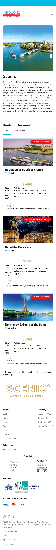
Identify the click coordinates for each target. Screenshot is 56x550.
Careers (41, 418)
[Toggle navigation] (52, 14)
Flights (5, 418)
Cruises (6, 434)
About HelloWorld (45, 414)
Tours (5, 426)
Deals (5, 414)
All (7, 130)
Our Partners (43, 422)
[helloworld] (11, 14)
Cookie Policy (8, 544)
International (20, 130)
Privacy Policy (8, 540)
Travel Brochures (10, 438)
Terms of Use (7, 536)
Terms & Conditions (10, 532)
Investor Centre (44, 426)
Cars (5, 430)
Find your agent (9, 449)
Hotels (5, 422)
